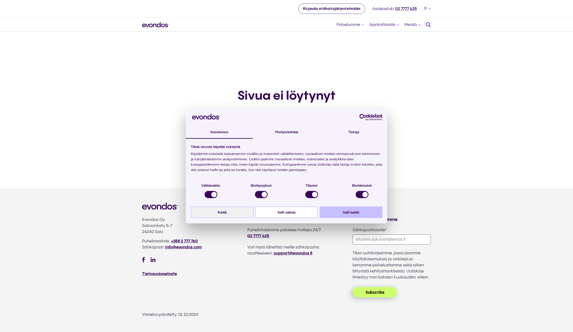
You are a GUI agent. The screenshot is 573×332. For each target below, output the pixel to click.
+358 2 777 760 (184, 241)
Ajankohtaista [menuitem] (382, 25)
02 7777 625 (406, 9)
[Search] (428, 24)
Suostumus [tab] (219, 132)
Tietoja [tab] (353, 132)
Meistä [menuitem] (410, 25)
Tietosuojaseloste (159, 274)
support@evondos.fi (293, 253)
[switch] (261, 194)
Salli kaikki (351, 212)
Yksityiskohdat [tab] (286, 132)
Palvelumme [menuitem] (348, 25)
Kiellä (222, 212)
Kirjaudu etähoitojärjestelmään (331, 8)
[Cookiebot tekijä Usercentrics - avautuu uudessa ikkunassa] (362, 117)
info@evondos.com (183, 247)
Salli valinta (286, 212)
